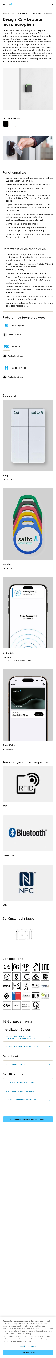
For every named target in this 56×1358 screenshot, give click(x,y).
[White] (13, 124)
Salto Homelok (19, 367)
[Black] (6, 124)
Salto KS (16, 346)
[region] (28, 1337)
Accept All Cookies (28, 1352)
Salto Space (18, 325)
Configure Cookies (28, 1346)
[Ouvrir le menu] (52, 4)
